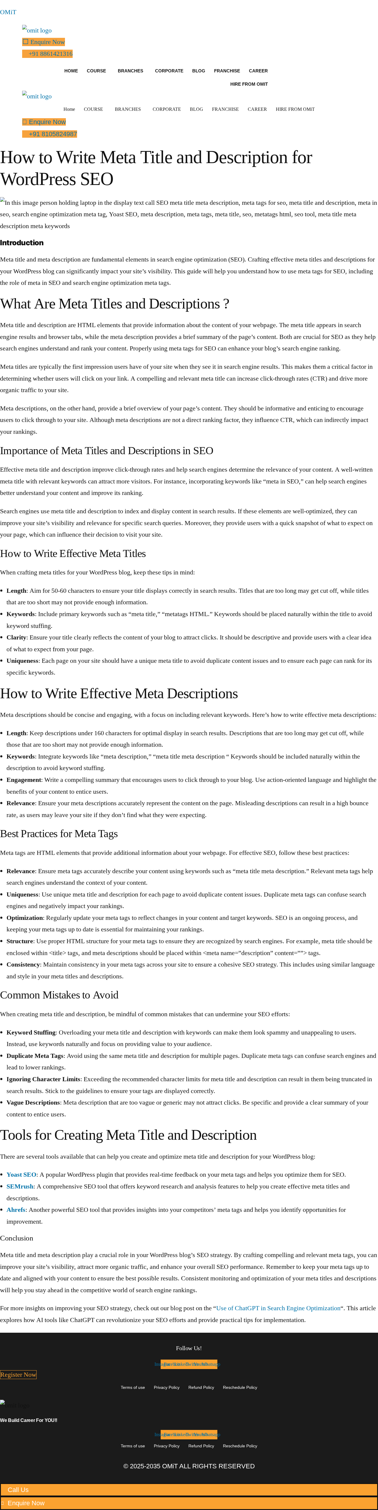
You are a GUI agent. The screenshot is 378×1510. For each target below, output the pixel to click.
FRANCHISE (227, 70)
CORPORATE (169, 70)
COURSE (96, 70)
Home (71, 70)
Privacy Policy (167, 1387)
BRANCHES (130, 70)
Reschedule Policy (240, 1387)
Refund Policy (201, 1387)
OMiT (8, 12)
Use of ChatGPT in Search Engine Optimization (278, 1308)
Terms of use (133, 1387)
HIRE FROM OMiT (249, 84)
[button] (97, 70)
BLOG (198, 70)
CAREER (258, 70)
